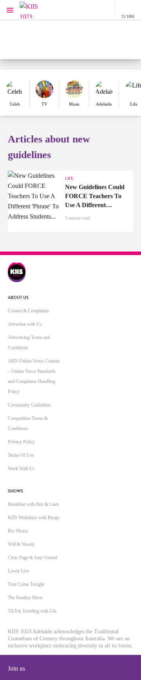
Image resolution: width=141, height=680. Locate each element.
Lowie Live (18, 571)
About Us (18, 297)
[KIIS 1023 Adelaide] (35, 10)
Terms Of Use (21, 455)
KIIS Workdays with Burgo (34, 517)
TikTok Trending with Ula (32, 611)
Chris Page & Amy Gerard (32, 557)
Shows (15, 491)
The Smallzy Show (25, 597)
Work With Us (21, 468)
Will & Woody (21, 544)
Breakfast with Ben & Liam (33, 504)
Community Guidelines (29, 405)
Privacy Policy (21, 442)
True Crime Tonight (26, 584)
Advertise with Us (25, 324)
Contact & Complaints (28, 311)
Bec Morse (18, 531)
